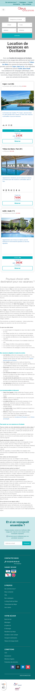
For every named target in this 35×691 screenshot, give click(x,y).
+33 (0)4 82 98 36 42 (12, 562)
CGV (5, 653)
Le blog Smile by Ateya (11, 601)
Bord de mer (7, 619)
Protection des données (11, 662)
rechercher (17, 35)
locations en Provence (21, 417)
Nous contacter (26, 4)
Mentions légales (9, 659)
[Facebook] (13, 667)
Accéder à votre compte (11, 635)
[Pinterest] (28, 667)
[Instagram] (18, 667)
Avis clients (7, 607)
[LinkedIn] (23, 667)
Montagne (7, 622)
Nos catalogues (8, 598)
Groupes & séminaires (10, 638)
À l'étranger (7, 628)
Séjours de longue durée (11, 641)
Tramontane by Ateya (10, 604)
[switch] (3, 687)
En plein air (7, 625)
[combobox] (17, 19)
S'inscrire (27, 543)
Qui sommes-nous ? (11, 2)
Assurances (7, 656)
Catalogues (22, 2)
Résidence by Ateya (10, 631)
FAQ (5, 595)
